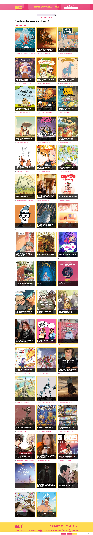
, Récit (27, 53)
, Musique (48, 142)
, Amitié (24, 83)
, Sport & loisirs (67, 200)
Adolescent (18, 83)
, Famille (47, 200)
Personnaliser (75, 533)
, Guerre (29, 53)
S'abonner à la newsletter (70, 8)
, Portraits (27, 344)
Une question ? (56, 526)
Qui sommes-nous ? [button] (31, 2)
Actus (39, 2)
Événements (62, 2)
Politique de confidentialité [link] (82, 533)
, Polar (43, 53)
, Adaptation (50, 258)
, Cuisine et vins (25, 142)
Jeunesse (18, 112)
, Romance (70, 373)
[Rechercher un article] (67, 2)
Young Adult (40, 200)
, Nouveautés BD (47, 53)
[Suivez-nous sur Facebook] (69, 5)
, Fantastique (70, 315)
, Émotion (25, 489)
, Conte (24, 53)
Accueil (16, 10)
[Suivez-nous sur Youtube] (73, 5)
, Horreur (24, 431)
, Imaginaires (67, 489)
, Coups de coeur (28, 83)
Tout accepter (63, 533)
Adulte (39, 53)
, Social (46, 517)
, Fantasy (26, 286)
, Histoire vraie (67, 53)
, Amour (71, 112)
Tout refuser (69, 533)
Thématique (50, 17)
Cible (42, 17)
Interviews (45, 2)
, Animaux (70, 83)
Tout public (18, 53)
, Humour (48, 83)
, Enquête (48, 171)
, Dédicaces (70, 460)
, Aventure (21, 53)
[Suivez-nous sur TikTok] (71, 5)
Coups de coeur (54, 2)
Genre (45, 17)
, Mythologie (49, 112)
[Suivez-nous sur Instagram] (67, 5)
